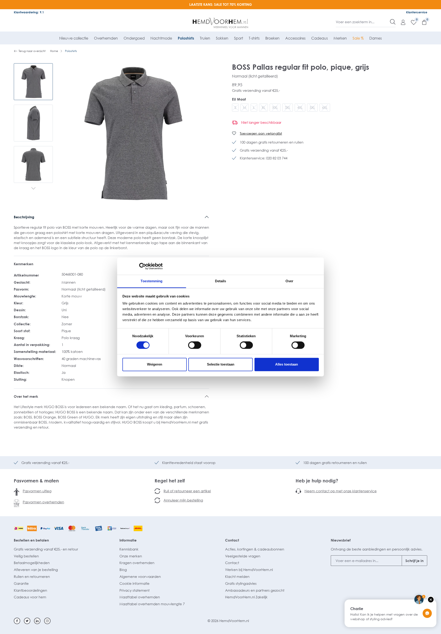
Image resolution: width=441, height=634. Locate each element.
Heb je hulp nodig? (317, 480)
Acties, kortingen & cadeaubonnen (254, 549)
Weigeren (154, 364)
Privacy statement (134, 590)
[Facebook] (17, 621)
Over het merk (26, 396)
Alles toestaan (286, 364)
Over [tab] (289, 281)
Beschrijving (24, 217)
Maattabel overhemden (139, 597)
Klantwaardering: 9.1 (29, 12)
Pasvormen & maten (36, 480)
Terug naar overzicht (32, 51)
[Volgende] (33, 188)
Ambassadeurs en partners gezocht (254, 590)
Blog (123, 570)
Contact (232, 540)
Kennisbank (129, 549)
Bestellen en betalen (31, 540)
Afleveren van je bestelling (36, 570)
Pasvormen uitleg (37, 491)
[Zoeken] (393, 22)
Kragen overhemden (136, 563)
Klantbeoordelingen (30, 590)
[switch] (194, 345)
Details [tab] (220, 281)
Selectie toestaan (220, 364)
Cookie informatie (134, 583)
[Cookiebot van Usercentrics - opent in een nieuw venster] (142, 266)
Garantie (21, 583)
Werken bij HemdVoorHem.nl (249, 570)
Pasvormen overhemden (43, 502)
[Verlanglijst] (411, 22)
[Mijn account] (401, 22)
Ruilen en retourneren (32, 576)
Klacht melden (237, 576)
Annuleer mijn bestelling (183, 500)
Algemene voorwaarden (140, 576)
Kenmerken (23, 264)
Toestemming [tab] (151, 281)
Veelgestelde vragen (242, 556)
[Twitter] (27, 621)
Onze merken (130, 556)
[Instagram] (47, 621)
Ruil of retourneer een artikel (187, 491)
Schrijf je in (414, 561)
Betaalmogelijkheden (32, 563)
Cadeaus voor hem (30, 597)
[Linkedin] (37, 621)
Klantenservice (416, 12)
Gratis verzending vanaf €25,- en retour (46, 549)
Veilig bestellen (26, 556)
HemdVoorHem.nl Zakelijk (246, 597)
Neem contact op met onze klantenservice (341, 491)
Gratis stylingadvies (241, 583)
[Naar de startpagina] (220, 23)
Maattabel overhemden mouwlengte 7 (152, 604)
